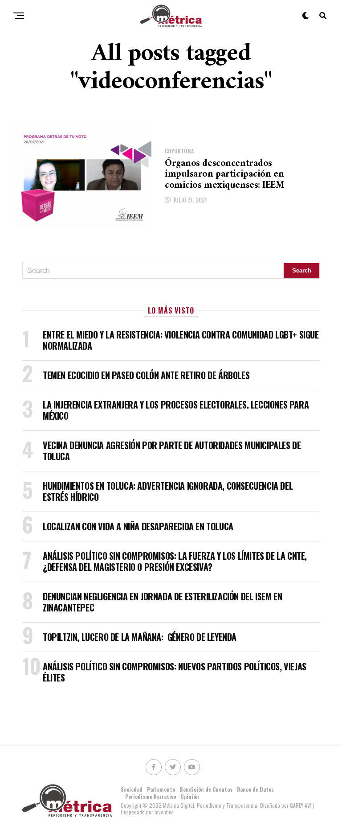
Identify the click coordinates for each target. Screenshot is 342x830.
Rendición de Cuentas (205, 789)
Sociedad (131, 789)
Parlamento (161, 789)
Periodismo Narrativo (150, 796)
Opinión (189, 796)
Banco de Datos (255, 789)
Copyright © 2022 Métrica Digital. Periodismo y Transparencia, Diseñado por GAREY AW (217, 805)
